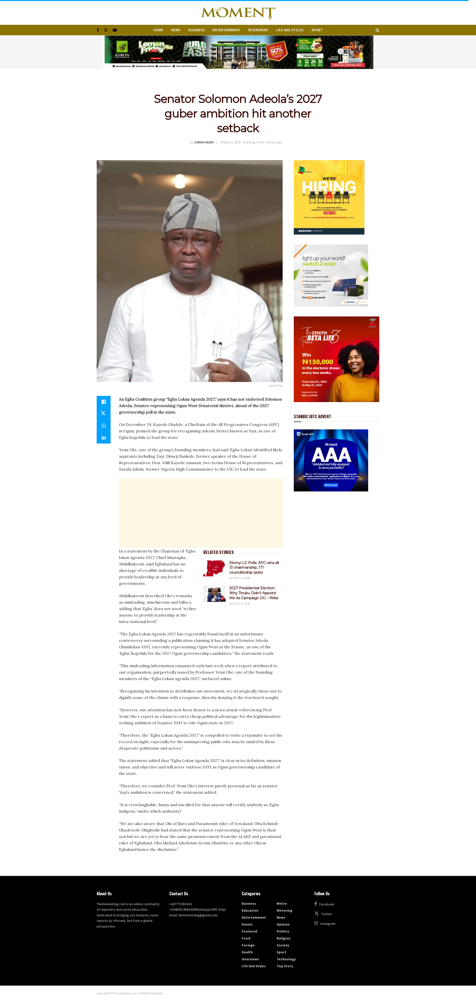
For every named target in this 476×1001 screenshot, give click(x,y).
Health (247, 952)
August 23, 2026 (239, 578)
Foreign (248, 945)
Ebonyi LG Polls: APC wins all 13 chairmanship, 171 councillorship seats (254, 567)
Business (196, 30)
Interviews (258, 30)
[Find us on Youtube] (115, 30)
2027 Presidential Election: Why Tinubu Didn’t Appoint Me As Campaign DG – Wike (253, 593)
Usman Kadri (204, 142)
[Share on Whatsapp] (104, 426)
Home (158, 30)
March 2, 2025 (231, 142)
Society (283, 945)
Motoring (284, 910)
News (175, 30)
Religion (283, 938)
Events (247, 924)
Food (246, 938)
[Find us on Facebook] (98, 30)
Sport (317, 30)
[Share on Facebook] (104, 402)
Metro (282, 903)
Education (250, 910)
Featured (249, 931)
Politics (283, 931)
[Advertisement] (201, 513)
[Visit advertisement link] (238, 52)
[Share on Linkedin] (104, 438)
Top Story (285, 966)
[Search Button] (377, 30)
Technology (286, 959)
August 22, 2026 (239, 603)
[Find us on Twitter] (106, 30)
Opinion (283, 924)
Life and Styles (289, 30)
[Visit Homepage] (238, 12)
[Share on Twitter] (104, 414)
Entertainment (226, 30)
